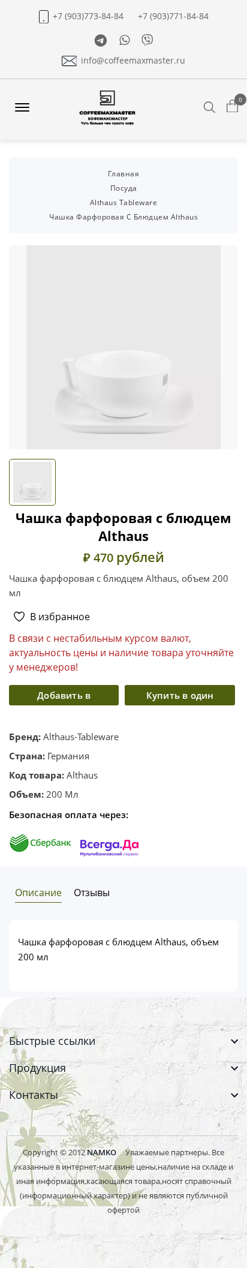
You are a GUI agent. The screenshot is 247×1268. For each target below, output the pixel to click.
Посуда (123, 188)
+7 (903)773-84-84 (88, 16)
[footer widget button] (123, 1040)
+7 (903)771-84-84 (173, 16)
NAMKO (101, 1152)
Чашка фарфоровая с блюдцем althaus (123, 217)
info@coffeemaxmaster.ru (133, 60)
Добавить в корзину (64, 697)
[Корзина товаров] (232, 107)
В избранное (60, 616)
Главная (124, 174)
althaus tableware (124, 202)
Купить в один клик (180, 697)
